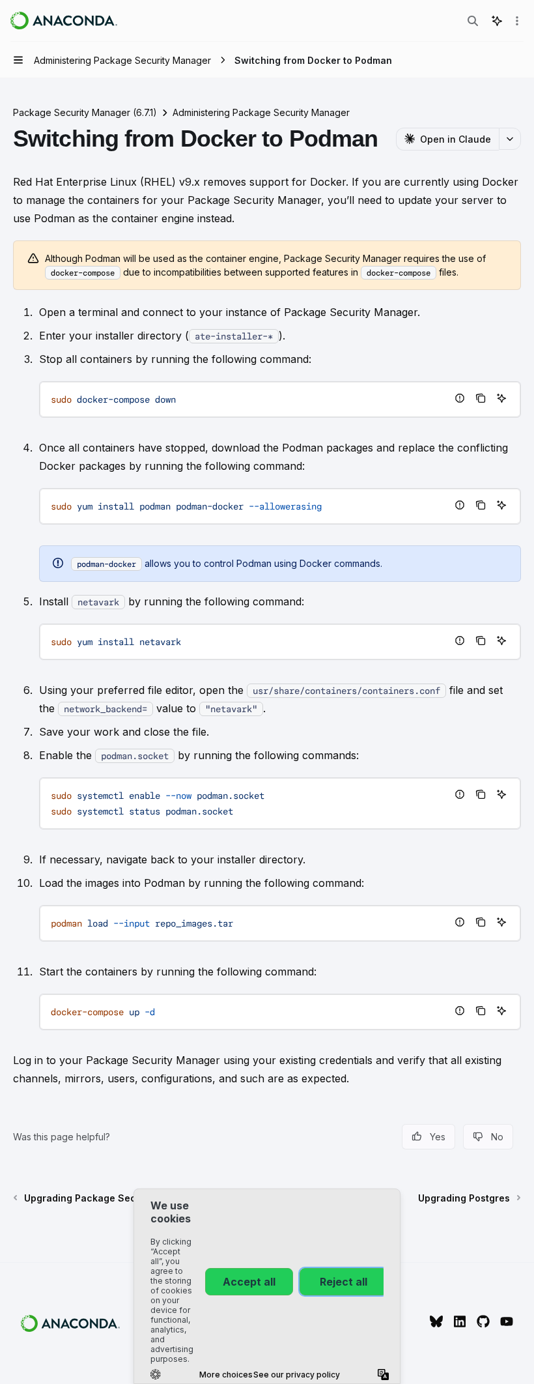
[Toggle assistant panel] (497, 21)
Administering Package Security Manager (261, 112)
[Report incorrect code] (459, 398)
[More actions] (517, 21)
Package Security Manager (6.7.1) (85, 112)
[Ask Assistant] (501, 398)
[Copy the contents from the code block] (480, 398)
